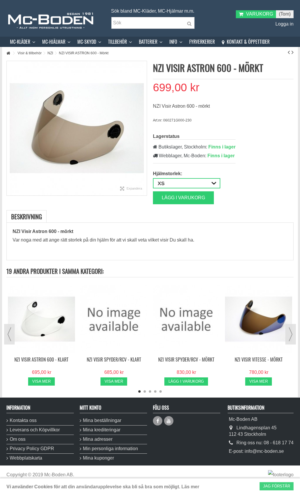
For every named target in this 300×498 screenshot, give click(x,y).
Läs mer (190, 486)
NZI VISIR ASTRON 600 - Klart (41, 359)
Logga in (284, 23)
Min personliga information (110, 448)
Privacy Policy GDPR (32, 448)
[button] (22, 42)
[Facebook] (157, 421)
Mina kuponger (98, 457)
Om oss (17, 439)
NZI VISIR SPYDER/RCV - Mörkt (186, 359)
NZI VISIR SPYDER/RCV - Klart (114, 359)
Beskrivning (26, 216)
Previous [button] (9, 334)
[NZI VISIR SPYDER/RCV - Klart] (113, 319)
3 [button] (150, 391)
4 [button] (155, 391)
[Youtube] (168, 421)
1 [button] (139, 391)
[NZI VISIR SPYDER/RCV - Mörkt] (186, 319)
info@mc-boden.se (264, 451)
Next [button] (290, 334)
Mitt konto (90, 407)
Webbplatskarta (26, 457)
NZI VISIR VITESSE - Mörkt (259, 359)
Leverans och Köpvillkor (35, 429)
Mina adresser (97, 439)
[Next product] (293, 52)
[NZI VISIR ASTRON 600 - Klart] (41, 319)
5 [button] (160, 391)
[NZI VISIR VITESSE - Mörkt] (258, 319)
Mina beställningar (102, 420)
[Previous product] (289, 52)
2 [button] (145, 391)
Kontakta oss (23, 420)
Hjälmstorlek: (168, 173)
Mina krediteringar (101, 429)
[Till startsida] (8, 53)
